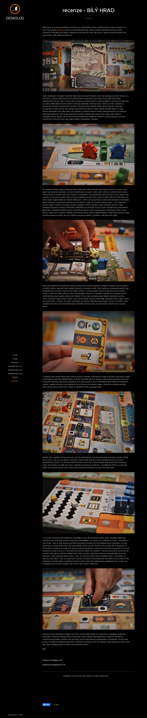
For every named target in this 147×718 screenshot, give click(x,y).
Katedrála (60, 30)
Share (47, 704)
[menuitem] (15, 355)
